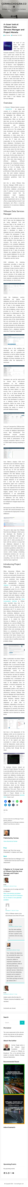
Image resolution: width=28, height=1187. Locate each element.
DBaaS (5, 824)
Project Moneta (11, 824)
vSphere (17, 824)
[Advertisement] (14, 1145)
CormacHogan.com (14, 5)
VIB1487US (9, 109)
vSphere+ (6, 585)
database (21, 822)
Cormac (10, 925)
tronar (5, 884)
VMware (10, 820)
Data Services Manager (14, 818)
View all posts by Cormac (10, 841)
